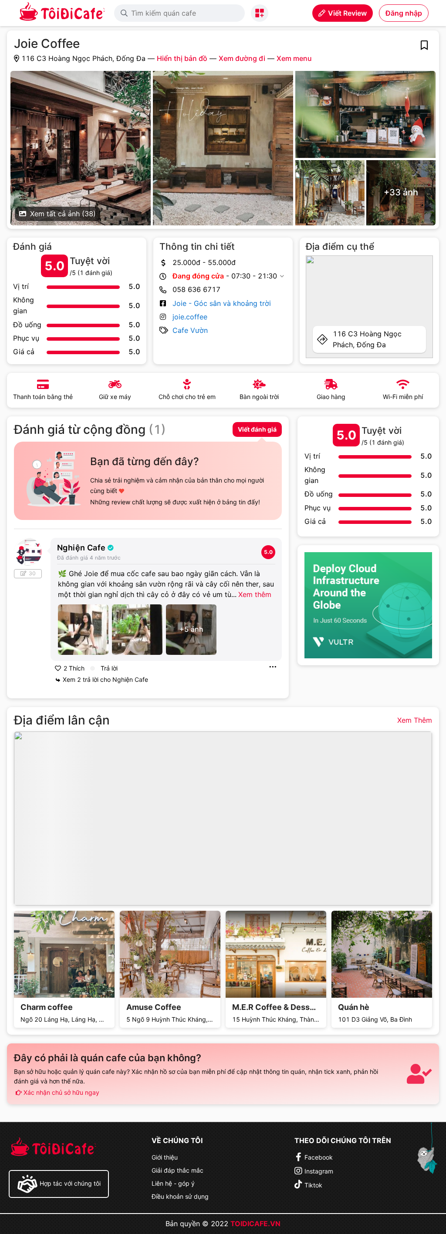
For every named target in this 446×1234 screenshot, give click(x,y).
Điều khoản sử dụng (180, 1196)
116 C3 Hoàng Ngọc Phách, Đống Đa (367, 339)
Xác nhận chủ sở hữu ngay (60, 1092)
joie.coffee (189, 316)
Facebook (318, 1157)
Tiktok (313, 1185)
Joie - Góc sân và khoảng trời (221, 303)
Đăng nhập (403, 13)
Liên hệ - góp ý (173, 1183)
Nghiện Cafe (81, 547)
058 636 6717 (196, 289)
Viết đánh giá (257, 429)
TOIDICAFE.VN (255, 1223)
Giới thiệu (165, 1157)
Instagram (318, 1171)
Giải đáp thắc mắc (177, 1170)
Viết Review (347, 13)
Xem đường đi (242, 58)
